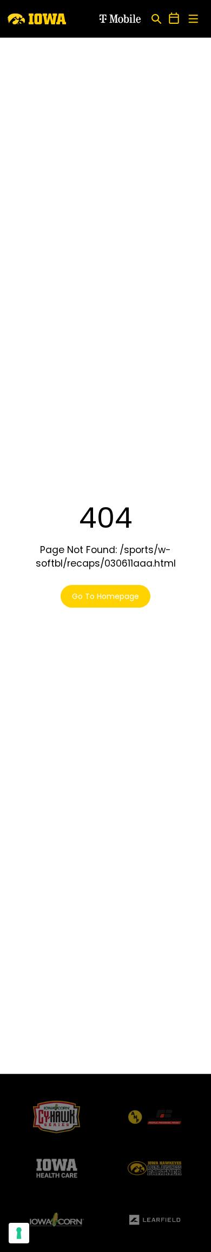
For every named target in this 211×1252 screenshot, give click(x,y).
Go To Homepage (105, 596)
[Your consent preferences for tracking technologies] (19, 1233)
